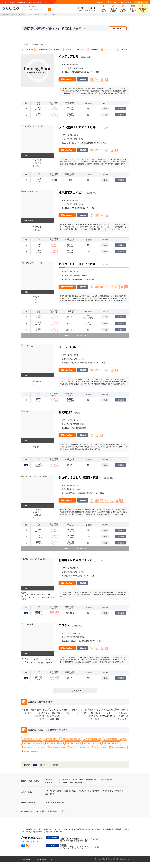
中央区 (46, 14)
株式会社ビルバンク (32, 838)
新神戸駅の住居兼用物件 (100, 747)
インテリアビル (69, 56)
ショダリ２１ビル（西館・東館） (80, 477)
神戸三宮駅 (75, 637)
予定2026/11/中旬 (88, 323)
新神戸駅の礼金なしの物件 (57, 747)
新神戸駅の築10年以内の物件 (32, 739)
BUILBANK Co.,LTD (109, 859)
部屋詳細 (121, 108)
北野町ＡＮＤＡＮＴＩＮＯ (76, 560)
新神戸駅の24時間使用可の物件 (33, 743)
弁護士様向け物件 (76, 782)
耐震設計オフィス (70, 791)
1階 (26, 245)
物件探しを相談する (142, 10)
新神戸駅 (77, 275)
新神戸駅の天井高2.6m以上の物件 (116, 739)
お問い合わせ (127, 2)
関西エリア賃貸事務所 (30, 780)
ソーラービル (67, 347)
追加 (105, 108)
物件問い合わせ (50, 782)
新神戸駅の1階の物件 (73, 743)
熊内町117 (65, 412)
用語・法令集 (49, 794)
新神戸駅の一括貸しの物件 (92, 743)
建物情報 (83, 79)
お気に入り (142, 2)
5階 (26, 317)
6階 (26, 108)
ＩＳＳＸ (64, 625)
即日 (88, 108)
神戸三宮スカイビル (71, 192)
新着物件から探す (133, 10)
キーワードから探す (107, 779)
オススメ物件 (63, 782)
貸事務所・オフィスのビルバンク (13, 14)
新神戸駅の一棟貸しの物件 (112, 743)
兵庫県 (29, 14)
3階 (26, 115)
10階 (26, 530)
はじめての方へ (100, 2)
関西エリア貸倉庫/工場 (55, 802)
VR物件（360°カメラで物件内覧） (113, 791)
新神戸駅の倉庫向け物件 (119, 747)
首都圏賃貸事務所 (28, 802)
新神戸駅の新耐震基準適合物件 (72, 739)
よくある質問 (114, 2)
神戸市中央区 (66, 64)
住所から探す (103, 10)
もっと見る (76, 691)
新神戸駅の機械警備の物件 (93, 739)
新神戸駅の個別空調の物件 (55, 743)
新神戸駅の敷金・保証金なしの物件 (34, 747)
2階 (26, 180)
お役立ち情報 (26, 792)
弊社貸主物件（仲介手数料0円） (89, 791)
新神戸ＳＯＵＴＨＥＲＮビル (77, 264)
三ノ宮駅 (74, 68)
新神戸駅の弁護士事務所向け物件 (79, 747)
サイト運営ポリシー (27, 859)
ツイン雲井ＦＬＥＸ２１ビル (77, 127)
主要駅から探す (123, 10)
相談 (88, 251)
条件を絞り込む (119, 28)
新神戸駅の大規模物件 (52, 739)
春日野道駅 (75, 424)
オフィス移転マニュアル (53, 791)
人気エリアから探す (113, 10)
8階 (26, 323)
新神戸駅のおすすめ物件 (31, 751)
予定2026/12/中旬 (88, 317)
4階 (26, 400)
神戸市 (37, 14)
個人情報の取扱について (44, 859)
